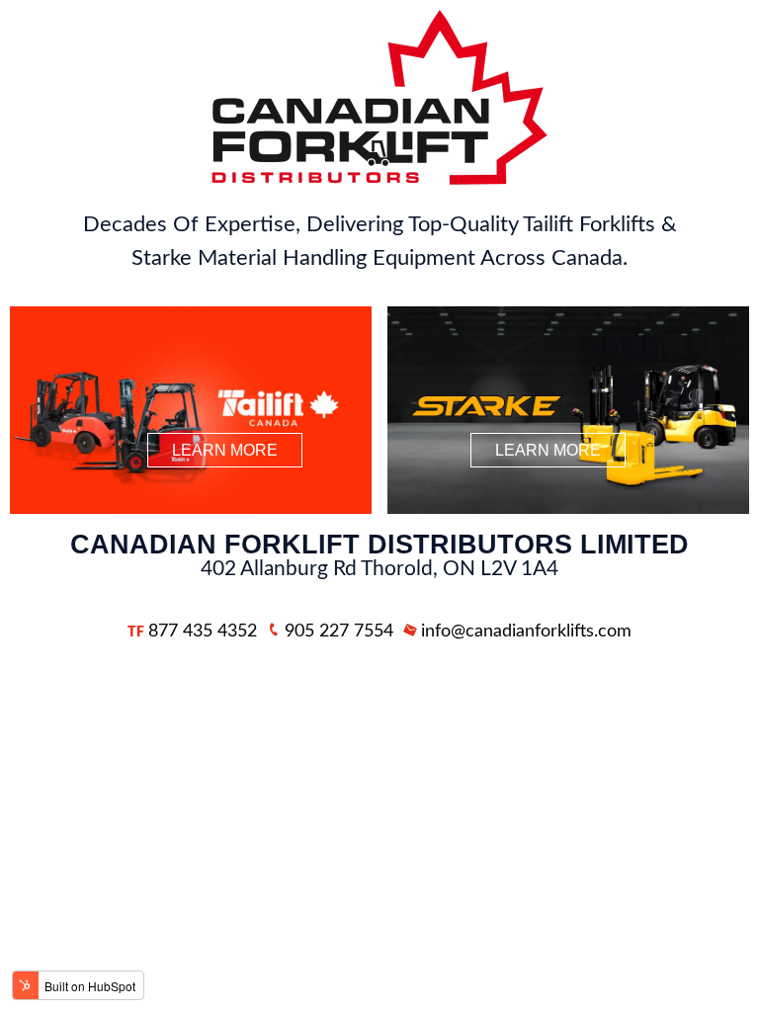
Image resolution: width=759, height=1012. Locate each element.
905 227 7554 (339, 631)
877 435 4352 (192, 631)
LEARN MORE (225, 450)
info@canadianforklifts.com (526, 631)
